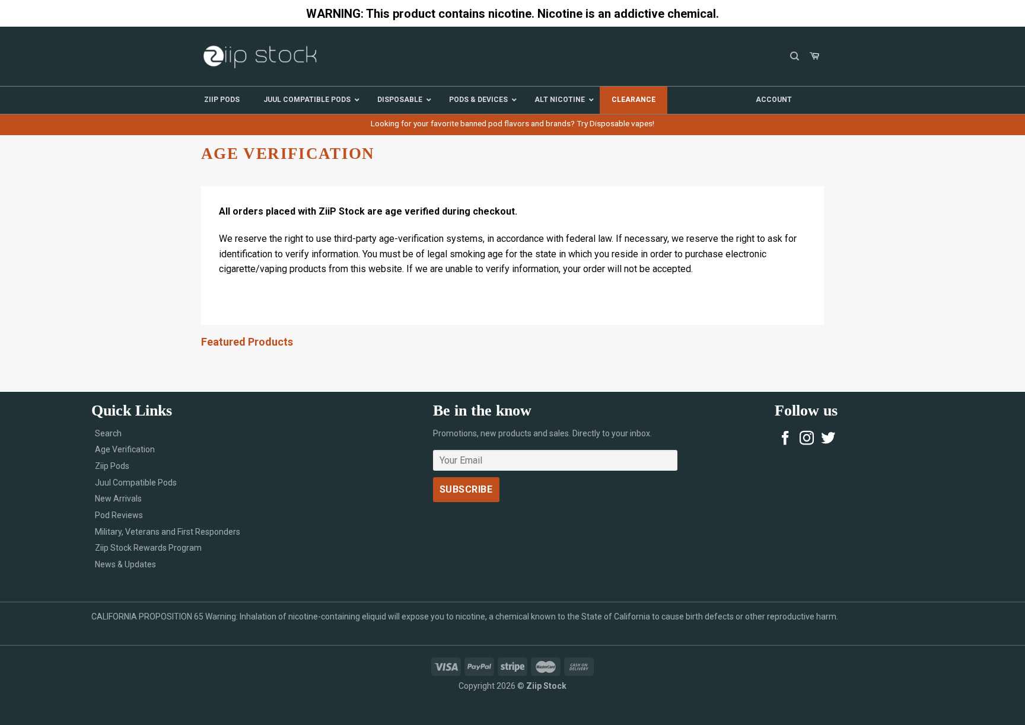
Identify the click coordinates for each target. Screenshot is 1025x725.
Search (108, 433)
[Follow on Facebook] (785, 439)
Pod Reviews (119, 515)
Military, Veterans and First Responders (167, 531)
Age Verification (125, 449)
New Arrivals (118, 498)
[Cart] (814, 56)
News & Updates (125, 564)
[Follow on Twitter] (828, 439)
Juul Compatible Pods (136, 482)
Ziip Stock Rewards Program (148, 547)
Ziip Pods (112, 466)
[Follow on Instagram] (807, 439)
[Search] (794, 56)
